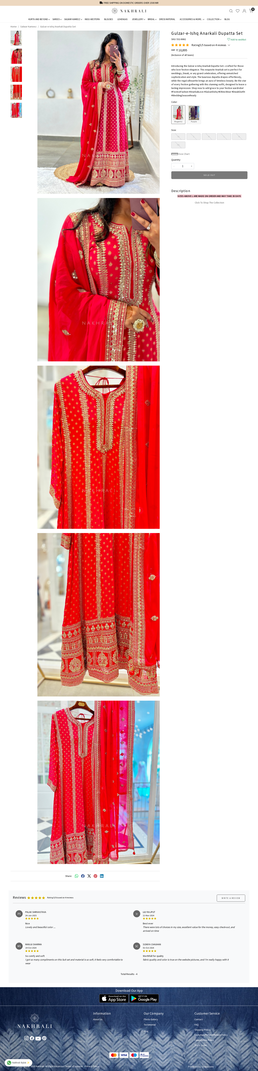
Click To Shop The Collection (209, 202)
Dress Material (167, 19)
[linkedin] (102, 876)
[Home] (129, 11)
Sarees (56, 19)
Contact (198, 1019)
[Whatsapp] (76, 876)
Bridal (151, 19)
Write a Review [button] (231, 898)
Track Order (200, 1045)
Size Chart (184, 153)
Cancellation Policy (204, 1040)
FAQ (196, 1024)
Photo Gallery (151, 1019)
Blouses (108, 19)
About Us (97, 1019)
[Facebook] (32, 1039)
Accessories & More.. (191, 19)
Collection (213, 19)
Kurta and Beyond (38, 19)
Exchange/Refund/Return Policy (211, 1034)
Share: (68, 876)
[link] (231, 11)
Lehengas (122, 19)
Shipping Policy (202, 1029)
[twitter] (89, 876)
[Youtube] (38, 1039)
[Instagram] (26, 1039)
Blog (227, 19)
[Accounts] (244, 11)
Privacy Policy (92, 1066)
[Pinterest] (44, 1039)
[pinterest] (95, 876)
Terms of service (74, 1066)
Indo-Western (92, 19)
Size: (173, 130)
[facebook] (83, 876)
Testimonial (150, 1024)
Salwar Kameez (72, 19)
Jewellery (137, 19)
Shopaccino (207, 1066)
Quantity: (176, 159)
